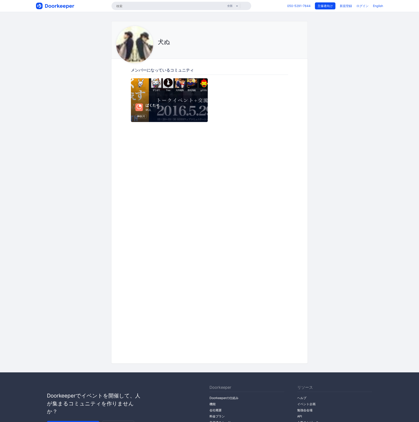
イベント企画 (306, 404)
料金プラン (217, 416)
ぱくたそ (153, 105)
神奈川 (141, 116)
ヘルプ (301, 398)
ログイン (362, 6)
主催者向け (325, 6)
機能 (213, 404)
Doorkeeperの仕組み (224, 398)
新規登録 (346, 6)
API (299, 416)
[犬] (159, 52)
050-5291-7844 (299, 6)
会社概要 (216, 410)
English (378, 6)
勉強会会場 (305, 410)
